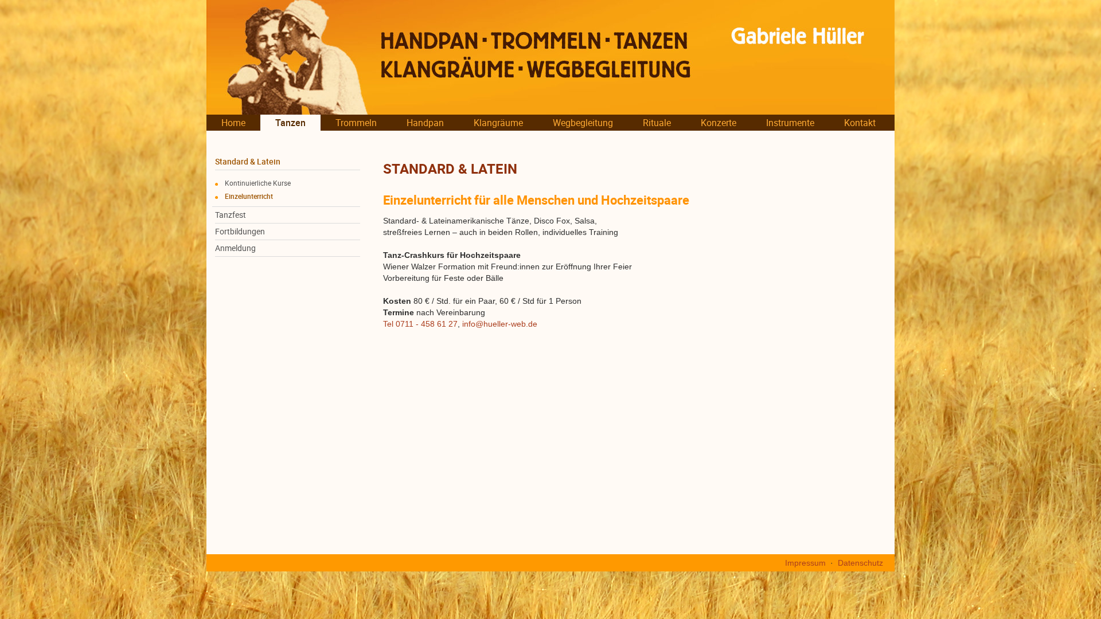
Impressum (805, 562)
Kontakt (860, 122)
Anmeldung (235, 248)
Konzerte (718, 122)
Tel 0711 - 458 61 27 (420, 323)
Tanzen (290, 122)
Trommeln (356, 122)
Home (233, 122)
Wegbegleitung (583, 122)
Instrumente (790, 122)
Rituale (657, 122)
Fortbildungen (240, 231)
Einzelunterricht (249, 196)
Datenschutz (860, 562)
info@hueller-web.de (499, 323)
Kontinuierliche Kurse (258, 182)
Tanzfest (230, 215)
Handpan (425, 122)
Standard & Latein (247, 161)
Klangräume (498, 122)
